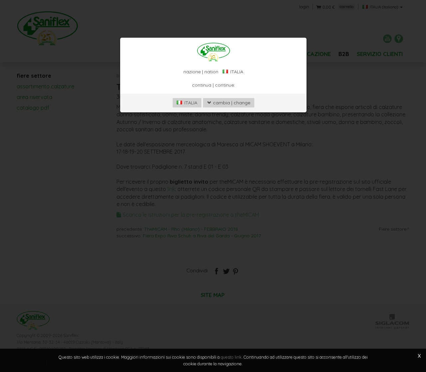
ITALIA (190, 103)
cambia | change (231, 103)
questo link (231, 357)
